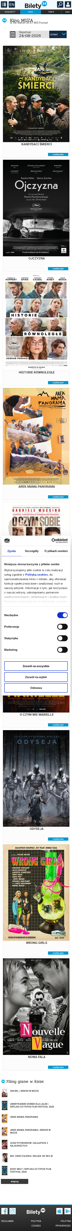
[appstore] (59, 1213)
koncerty (10, 12)
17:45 (30, 797)
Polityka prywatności (63, 1223)
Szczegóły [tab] (31, 551)
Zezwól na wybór (36, 676)
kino (30, 12)
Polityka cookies (36, 1223)
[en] (11, 6)
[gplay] (67, 1213)
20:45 (30, 346)
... (67, 12)
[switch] (62, 627)
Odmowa (36, 687)
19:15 (30, 911)
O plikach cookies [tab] (56, 551)
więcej (14, 1181)
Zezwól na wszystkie (36, 666)
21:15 (42, 454)
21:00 (30, 1025)
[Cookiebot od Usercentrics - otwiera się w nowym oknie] (52, 540)
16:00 (30, 454)
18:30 (42, 340)
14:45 (30, 226)
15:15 (30, 340)
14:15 (30, 112)
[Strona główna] (36, 8)
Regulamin (7, 1221)
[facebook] (4, 1213)
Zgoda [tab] (11, 551)
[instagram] (12, 1213)
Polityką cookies (36, 574)
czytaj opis (58, 154)
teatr (51, 12)
